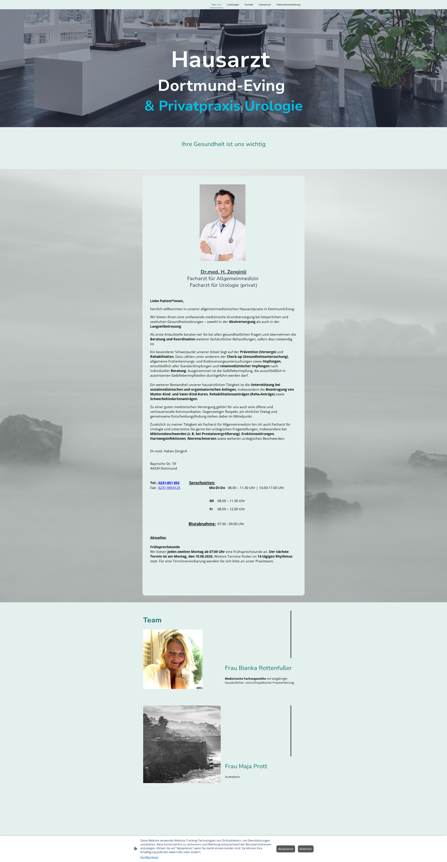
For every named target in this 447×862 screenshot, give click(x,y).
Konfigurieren (149, 857)
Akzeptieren (286, 849)
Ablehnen (305, 849)
